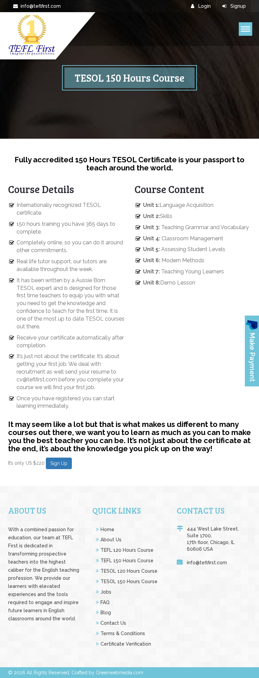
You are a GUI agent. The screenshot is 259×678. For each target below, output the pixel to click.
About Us (110, 539)
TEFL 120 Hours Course (126, 550)
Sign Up (58, 463)
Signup (237, 6)
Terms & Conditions (122, 633)
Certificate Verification (125, 644)
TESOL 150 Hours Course (128, 581)
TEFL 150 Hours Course (126, 560)
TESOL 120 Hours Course (128, 571)
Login (204, 6)
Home (107, 529)
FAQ (105, 602)
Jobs (105, 592)
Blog (105, 612)
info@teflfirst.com (41, 6)
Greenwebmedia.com (119, 672)
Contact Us (113, 623)
